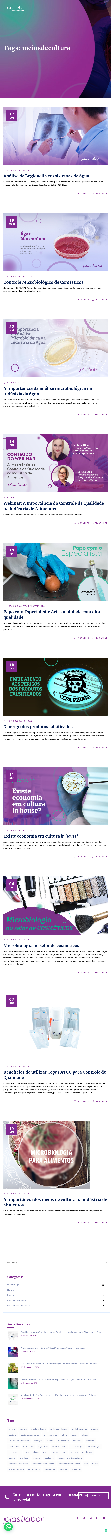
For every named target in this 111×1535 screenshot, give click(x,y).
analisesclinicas (38, 1429)
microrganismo (32, 1452)
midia (45, 1452)
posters (36, 1458)
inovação (77, 1440)
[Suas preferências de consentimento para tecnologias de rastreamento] (106, 1530)
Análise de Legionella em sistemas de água (46, 176)
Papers (10, 1295)
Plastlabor (101, 193)
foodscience (63, 1440)
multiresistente (59, 1452)
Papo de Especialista (34, 606)
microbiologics (94, 1446)
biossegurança (50, 1435)
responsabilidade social (43, 1463)
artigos (94, 1429)
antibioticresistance (59, 1429)
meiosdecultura (59, 1446)
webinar (63, 1469)
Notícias (27, 170)
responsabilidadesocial (69, 1463)
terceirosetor (34, 1469)
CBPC (64, 1435)
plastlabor (24, 1458)
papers (12, 1458)
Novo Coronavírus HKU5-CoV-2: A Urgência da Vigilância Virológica (53, 1348)
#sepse (12, 1429)
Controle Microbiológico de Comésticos (43, 282)
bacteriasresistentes (30, 1435)
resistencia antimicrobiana (70, 1458)
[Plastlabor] (16, 8)
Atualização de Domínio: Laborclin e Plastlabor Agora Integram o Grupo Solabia (58, 1395)
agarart (23, 1429)
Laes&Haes (28, 1446)
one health (87, 1452)
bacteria (12, 1435)
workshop (76, 1469)
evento (50, 1440)
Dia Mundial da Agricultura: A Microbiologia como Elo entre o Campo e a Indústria (59, 1363)
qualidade (49, 1458)
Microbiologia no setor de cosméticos (41, 945)
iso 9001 (90, 1440)
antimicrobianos (79, 1429)
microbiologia (77, 1446)
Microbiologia (14, 170)
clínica (85, 1435)
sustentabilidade (16, 1469)
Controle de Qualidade (19, 1440)
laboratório (14, 1446)
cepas (74, 1435)
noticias (74, 1452)
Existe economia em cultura (40, 836)
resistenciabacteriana (18, 1463)
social (95, 1463)
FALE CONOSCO (93, 1495)
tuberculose (50, 1469)
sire (86, 1463)
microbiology (14, 1452)
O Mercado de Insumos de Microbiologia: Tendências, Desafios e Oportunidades (59, 1379)
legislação (43, 1446)
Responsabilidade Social (18, 1305)
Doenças (38, 1440)
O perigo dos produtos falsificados (38, 726)
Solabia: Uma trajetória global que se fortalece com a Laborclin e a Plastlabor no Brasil (61, 1332)
